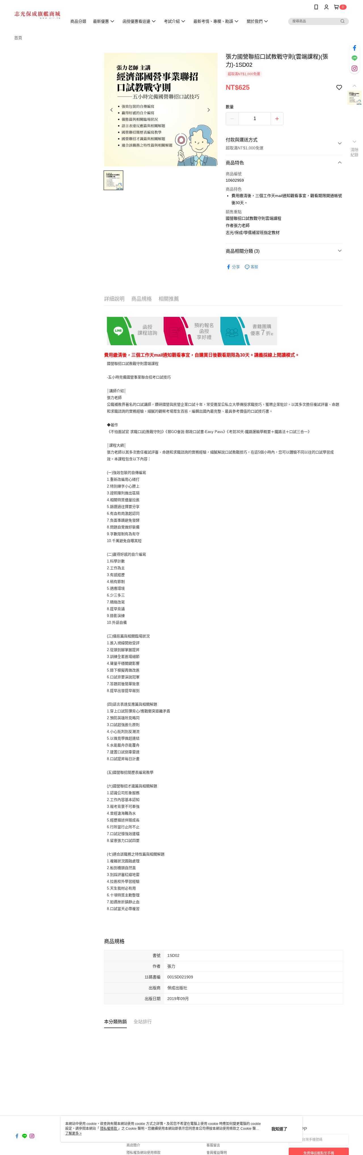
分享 (236, 267)
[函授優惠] (192, 331)
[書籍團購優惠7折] (248, 331)
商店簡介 (133, 1145)
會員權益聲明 (216, 1153)
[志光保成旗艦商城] (37, 15)
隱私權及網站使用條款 (143, 1153)
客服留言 (213, 1145)
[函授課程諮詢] (135, 331)
